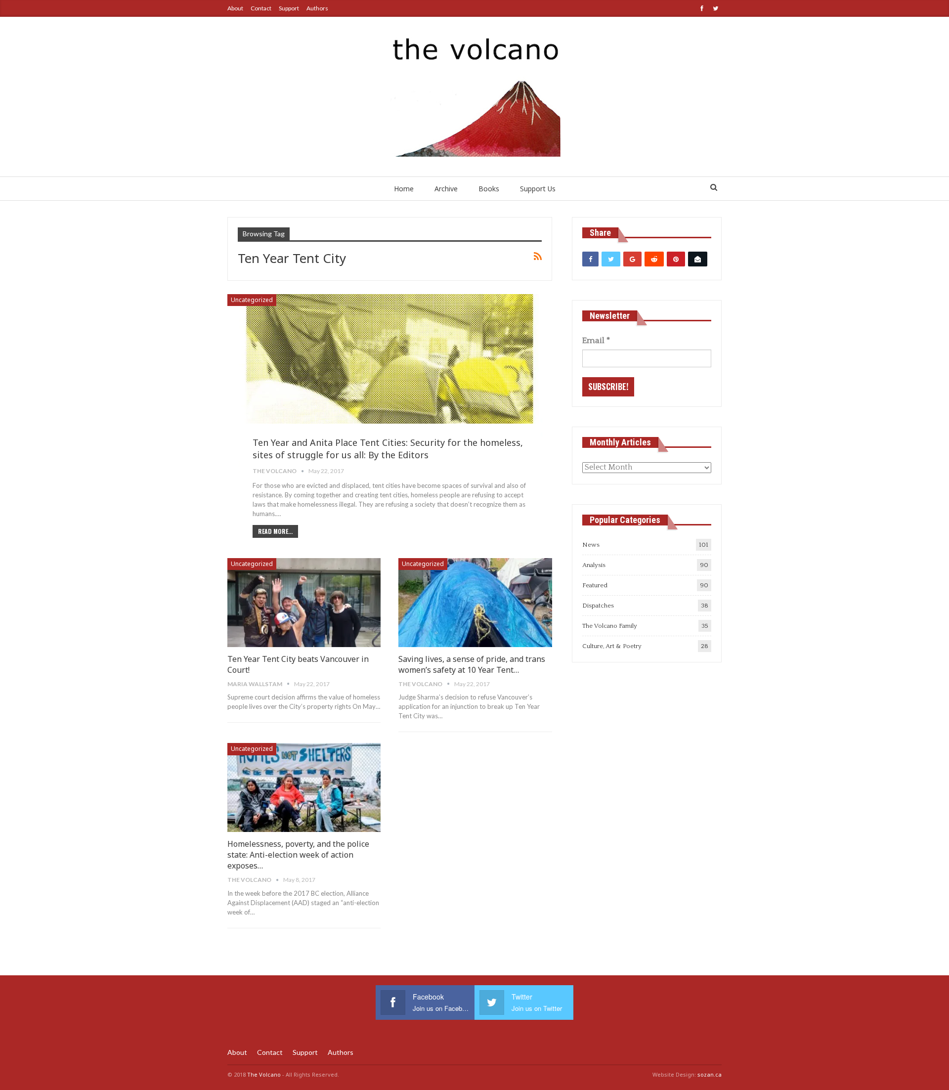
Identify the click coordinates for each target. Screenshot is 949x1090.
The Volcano (264, 1074)
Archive (446, 188)
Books (488, 188)
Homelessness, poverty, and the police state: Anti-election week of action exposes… (298, 854)
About (235, 8)
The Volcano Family (609, 625)
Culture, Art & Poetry (612, 646)
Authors (317, 8)
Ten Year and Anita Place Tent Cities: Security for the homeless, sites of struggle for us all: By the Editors (388, 448)
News (591, 544)
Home (404, 188)
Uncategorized (252, 300)
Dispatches (598, 605)
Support (289, 8)
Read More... (275, 531)
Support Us (538, 188)
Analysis (593, 565)
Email (596, 340)
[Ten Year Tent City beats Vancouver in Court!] (304, 602)
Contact (261, 8)
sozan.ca (709, 1074)
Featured (594, 585)
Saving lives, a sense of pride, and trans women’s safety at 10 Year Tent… (471, 664)
